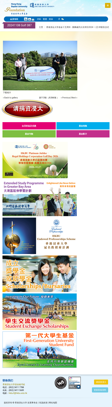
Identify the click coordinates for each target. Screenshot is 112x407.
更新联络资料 (100, 390)
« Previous (65, 97)
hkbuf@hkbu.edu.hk (18, 393)
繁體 (45, 19)
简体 (51, 19)
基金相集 (83, 126)
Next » (74, 97)
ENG (39, 19)
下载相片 (7, 92)
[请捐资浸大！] (56, 109)
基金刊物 (29, 134)
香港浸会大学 (21, 402)
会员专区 (14, 19)
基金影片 (83, 134)
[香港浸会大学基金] (16, 7)
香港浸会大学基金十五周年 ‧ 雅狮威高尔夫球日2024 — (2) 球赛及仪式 (77, 27)
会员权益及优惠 (29, 126)
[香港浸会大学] (42, 5)
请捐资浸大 (101, 382)
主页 (41, 27)
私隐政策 (43, 402)
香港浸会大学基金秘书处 (14, 384)
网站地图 (53, 402)
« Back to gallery (10, 97)
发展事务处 (32, 402)
